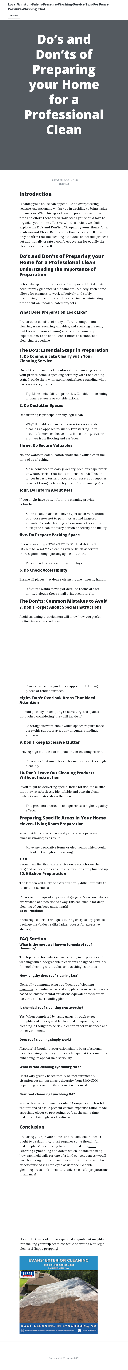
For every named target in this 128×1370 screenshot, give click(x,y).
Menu (13, 15)
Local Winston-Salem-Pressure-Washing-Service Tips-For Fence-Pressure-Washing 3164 (59, 6)
